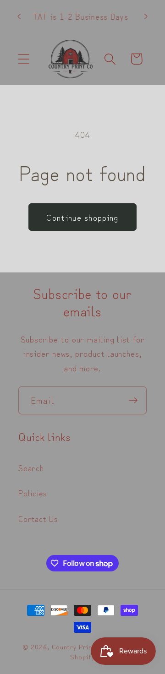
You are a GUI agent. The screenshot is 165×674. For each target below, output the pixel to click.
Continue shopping (82, 216)
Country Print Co (79, 646)
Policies (32, 493)
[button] (24, 59)
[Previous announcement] (19, 16)
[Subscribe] (133, 400)
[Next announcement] (146, 16)
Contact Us (38, 518)
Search (31, 467)
